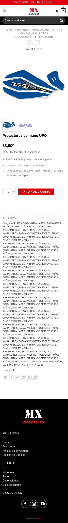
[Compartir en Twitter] (17, 377)
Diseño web (34, 518)
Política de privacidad (15, 450)
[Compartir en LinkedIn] (35, 377)
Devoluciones (10, 480)
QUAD (10, 30)
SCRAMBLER (40, 30)
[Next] (60, 85)
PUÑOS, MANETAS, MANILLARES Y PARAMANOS (27, 361)
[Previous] (8, 85)
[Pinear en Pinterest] (29, 377)
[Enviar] (61, 20)
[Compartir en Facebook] (11, 377)
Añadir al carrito (36, 191)
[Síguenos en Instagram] (34, 504)
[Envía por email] (23, 377)
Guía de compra (11, 484)
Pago (5, 476)
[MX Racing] (34, 10)
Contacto (7, 442)
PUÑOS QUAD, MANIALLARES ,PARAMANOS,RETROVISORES (38, 33)
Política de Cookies (13, 454)
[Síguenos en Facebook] (25, 504)
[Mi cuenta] (57, 10)
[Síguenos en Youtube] (43, 504)
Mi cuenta (8, 472)
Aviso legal (9, 446)
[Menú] (4, 11)
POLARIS (23, 30)
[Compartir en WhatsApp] (5, 377)
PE (13, 370)
